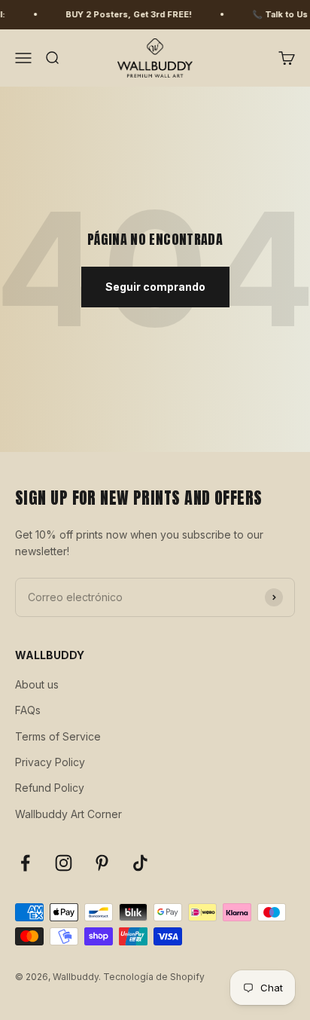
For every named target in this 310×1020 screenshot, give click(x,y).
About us (37, 684)
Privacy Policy (50, 762)
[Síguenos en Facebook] (25, 863)
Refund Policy (49, 787)
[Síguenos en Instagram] (63, 863)
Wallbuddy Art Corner (68, 814)
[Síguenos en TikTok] (140, 863)
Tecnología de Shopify (154, 976)
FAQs (28, 710)
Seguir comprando (155, 286)
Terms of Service (58, 736)
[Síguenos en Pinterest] (102, 863)
